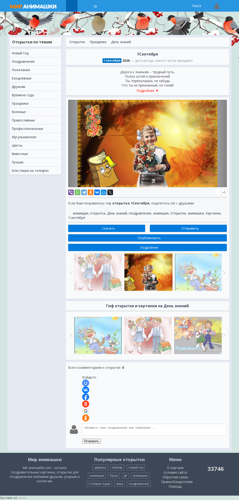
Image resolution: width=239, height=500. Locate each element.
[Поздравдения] (106, 6)
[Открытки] (71, 6)
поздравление (140, 213)
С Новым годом (99, 484)
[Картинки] (83, 6)
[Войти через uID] (85, 382)
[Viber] (71, 192)
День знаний (121, 42)
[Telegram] (84, 192)
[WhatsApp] (77, 192)
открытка (97, 213)
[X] (110, 192)
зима (119, 484)
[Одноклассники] (90, 192)
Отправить (91, 441)
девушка (100, 467)
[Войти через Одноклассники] (85, 417)
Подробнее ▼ (148, 90)
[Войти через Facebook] (85, 396)
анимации (80, 213)
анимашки (196, 213)
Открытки (77, 42)
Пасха (114, 476)
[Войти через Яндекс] (85, 403)
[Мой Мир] (103, 192)
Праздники (98, 42)
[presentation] (70, 335)
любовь (117, 467)
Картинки (213, 213)
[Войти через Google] (85, 410)
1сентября (76, 217)
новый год (136, 467)
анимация (161, 213)
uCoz (22, 498)
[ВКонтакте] (97, 192)
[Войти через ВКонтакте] (85, 389)
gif (125, 476)
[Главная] (38, 6)
